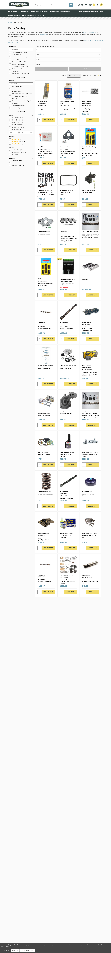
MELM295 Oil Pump (43, 234)
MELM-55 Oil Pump (66, 413)
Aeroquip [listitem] (14, 91)
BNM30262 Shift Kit (43, 454)
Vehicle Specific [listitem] (16, 160)
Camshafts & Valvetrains (39, 11)
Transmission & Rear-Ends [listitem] (19, 73)
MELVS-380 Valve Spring (45, 494)
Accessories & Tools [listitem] (17, 52)
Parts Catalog (12, 11)
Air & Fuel (41, 15)
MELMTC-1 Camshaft (66, 328)
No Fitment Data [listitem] (16, 165)
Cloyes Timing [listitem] (16, 108)
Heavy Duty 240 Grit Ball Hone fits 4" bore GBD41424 (90, 109)
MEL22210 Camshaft (66, 498)
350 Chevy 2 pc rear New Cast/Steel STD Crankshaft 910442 (90, 328)
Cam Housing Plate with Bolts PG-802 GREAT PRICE (67, 153)
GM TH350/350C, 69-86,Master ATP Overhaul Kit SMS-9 (67, 581)
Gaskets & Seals (13, 15)
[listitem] (15, 118)
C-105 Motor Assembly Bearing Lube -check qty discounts (45, 153)
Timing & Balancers (28, 15)
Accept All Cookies (27, 950)
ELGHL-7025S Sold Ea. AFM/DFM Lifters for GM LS (90, 581)
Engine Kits (24, 11)
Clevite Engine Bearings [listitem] (18, 105)
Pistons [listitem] (14, 71)
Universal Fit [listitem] (15, 163)
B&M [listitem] (13, 98)
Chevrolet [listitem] (15, 103)
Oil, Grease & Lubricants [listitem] (18, 66)
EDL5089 (85, 279)
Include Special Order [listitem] (18, 152)
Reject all (15, 950)
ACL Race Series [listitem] (16, 89)
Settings (6, 950)
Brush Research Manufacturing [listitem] (20, 101)
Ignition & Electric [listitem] (17, 64)
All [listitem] (13, 154)
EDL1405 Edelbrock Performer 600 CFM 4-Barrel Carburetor (44, 415)
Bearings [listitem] (14, 54)
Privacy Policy (5, 946)
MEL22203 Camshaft (44, 581)
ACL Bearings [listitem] (15, 86)
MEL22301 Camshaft (43, 328)
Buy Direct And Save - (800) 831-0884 (91, 11)
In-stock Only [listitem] (16, 150)
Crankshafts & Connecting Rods (60, 11)
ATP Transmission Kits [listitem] (18, 96)
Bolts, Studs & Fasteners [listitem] (19, 57)
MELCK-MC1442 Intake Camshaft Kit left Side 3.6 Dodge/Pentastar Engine (90, 415)
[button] (92, 4)
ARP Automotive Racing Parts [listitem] (20, 93)
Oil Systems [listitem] (15, 69)
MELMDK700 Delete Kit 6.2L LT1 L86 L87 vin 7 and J (46, 194)
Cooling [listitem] (14, 59)
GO (31, 132)
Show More (21, 77)
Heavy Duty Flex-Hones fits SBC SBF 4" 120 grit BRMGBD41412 (89, 374)
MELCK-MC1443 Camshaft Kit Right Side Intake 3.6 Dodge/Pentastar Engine (90, 235)
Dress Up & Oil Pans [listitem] (17, 61)
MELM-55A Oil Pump (88, 192)
